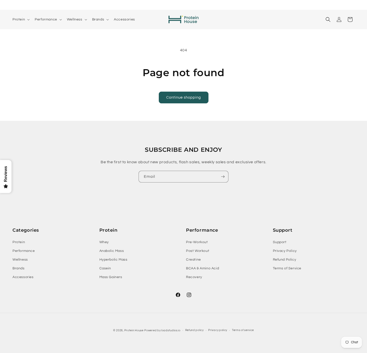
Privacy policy (217, 330)
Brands (18, 268)
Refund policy (194, 330)
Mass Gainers (110, 277)
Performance (23, 251)
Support (280, 242)
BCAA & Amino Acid (202, 268)
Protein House (134, 330)
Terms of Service (287, 268)
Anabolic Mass (111, 251)
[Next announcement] (250, 4)
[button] (20, 19)
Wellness (20, 259)
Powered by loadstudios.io (162, 330)
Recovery (194, 277)
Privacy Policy (285, 251)
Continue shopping (183, 97)
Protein (18, 242)
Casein (105, 268)
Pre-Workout (197, 242)
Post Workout (197, 251)
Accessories (23, 277)
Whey (104, 242)
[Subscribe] (222, 176)
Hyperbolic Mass (113, 259)
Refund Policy (284, 259)
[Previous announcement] (116, 4)
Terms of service (243, 330)
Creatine (193, 259)
